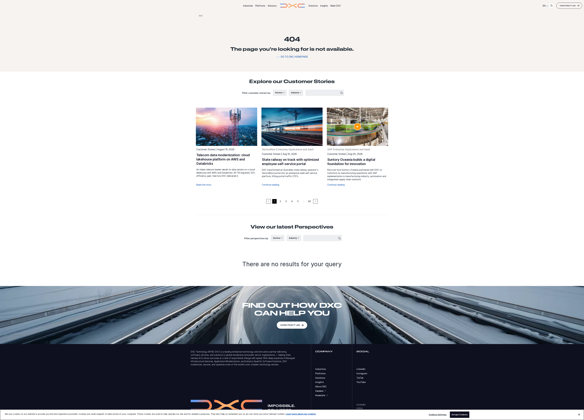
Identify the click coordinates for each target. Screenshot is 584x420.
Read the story (203, 184)
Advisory (272, 5)
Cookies (361, 405)
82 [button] (309, 201)
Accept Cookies (460, 414)
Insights (324, 5)
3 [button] (286, 201)
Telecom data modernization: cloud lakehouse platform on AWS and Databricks (223, 159)
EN (544, 5)
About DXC (321, 386)
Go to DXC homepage (294, 56)
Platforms (260, 5)
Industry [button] (295, 92)
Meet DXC (335, 5)
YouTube (361, 382)
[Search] (551, 5)
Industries (248, 5)
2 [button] (280, 201)
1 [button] (274, 201)
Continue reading (270, 184)
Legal (359, 408)
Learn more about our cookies (301, 414)
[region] (292, 415)
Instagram (361, 373)
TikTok (359, 378)
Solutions (313, 5)
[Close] (579, 414)
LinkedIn (360, 369)
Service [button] (279, 92)
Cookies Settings (438, 414)
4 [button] (292, 201)
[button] (315, 201)
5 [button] (298, 201)
